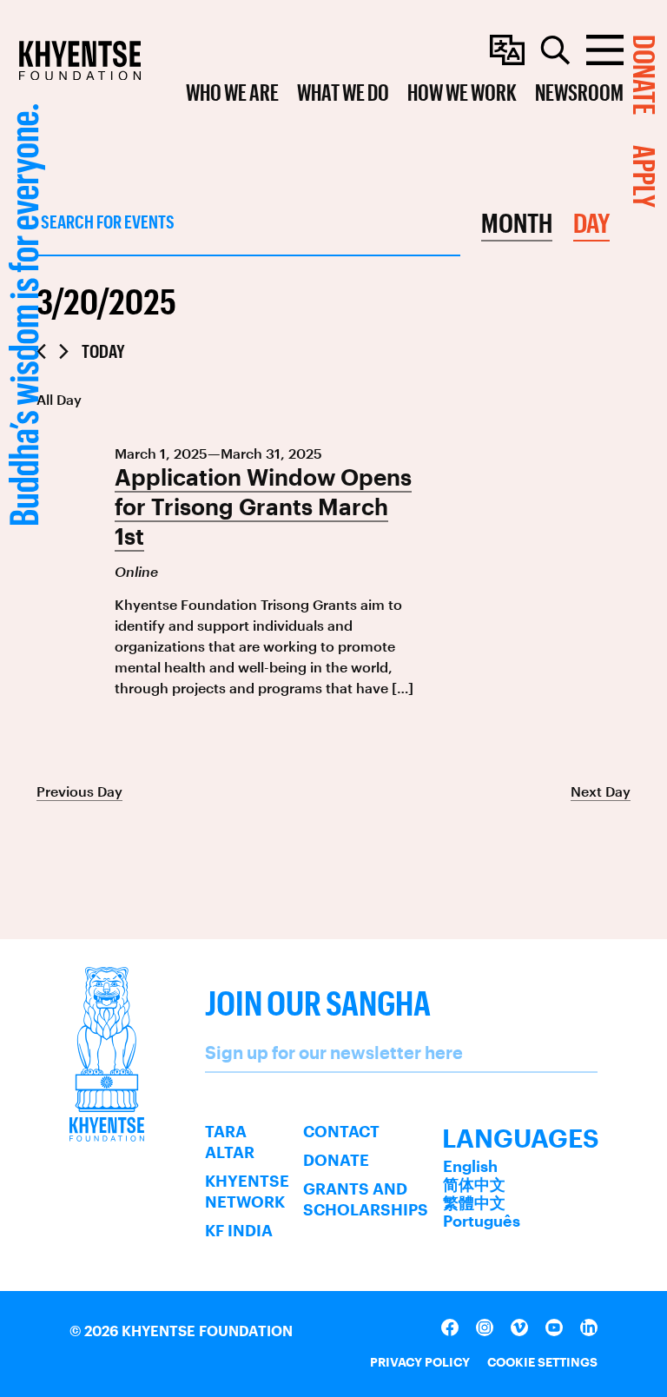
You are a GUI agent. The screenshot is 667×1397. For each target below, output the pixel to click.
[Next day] (64, 351)
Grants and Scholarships (365, 1199)
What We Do (343, 91)
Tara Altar (229, 1142)
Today (103, 351)
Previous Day (79, 791)
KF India (239, 1230)
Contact (341, 1131)
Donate (336, 1159)
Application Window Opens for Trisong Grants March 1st (263, 506)
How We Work (462, 91)
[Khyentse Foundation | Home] (80, 60)
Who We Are (232, 91)
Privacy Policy (420, 1361)
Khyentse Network (247, 1191)
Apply (645, 176)
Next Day (601, 791)
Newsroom (579, 91)
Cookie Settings (542, 1361)
